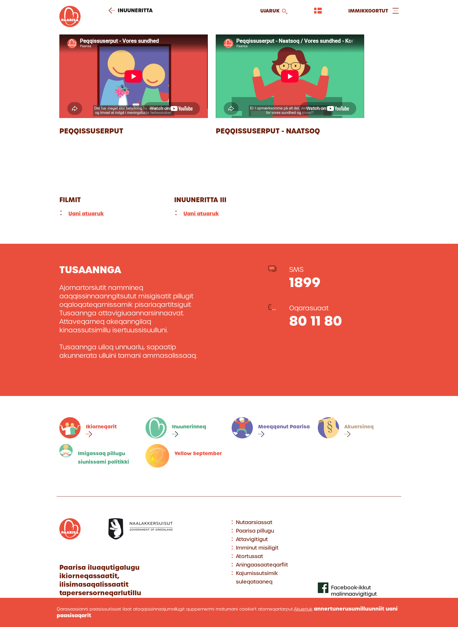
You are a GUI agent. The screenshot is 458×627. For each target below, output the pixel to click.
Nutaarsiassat (254, 522)
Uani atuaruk (86, 213)
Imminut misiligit (257, 547)
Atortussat (249, 556)
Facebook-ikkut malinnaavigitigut (354, 591)
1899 (304, 282)
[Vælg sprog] (318, 11)
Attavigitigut (252, 539)
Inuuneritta (135, 10)
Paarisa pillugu (255, 530)
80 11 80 (315, 321)
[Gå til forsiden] (70, 25)
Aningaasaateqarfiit (262, 564)
